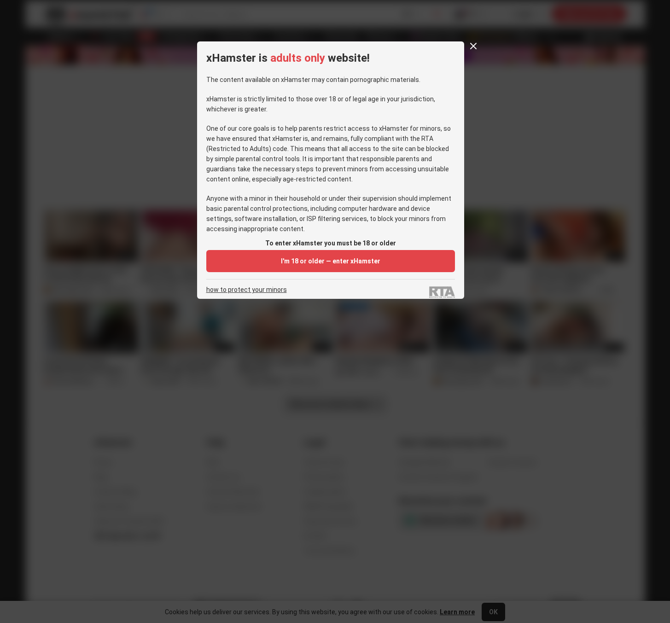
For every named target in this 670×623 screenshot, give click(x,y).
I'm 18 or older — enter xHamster (330, 261)
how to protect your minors (246, 289)
